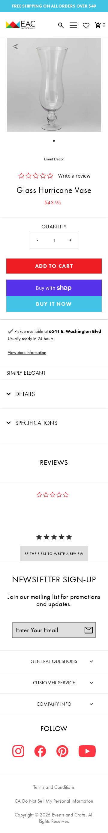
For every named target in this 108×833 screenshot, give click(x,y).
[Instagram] (18, 752)
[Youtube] (87, 752)
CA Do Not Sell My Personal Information (54, 801)
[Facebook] (40, 752)
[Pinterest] (62, 752)
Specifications (35, 422)
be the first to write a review (54, 553)
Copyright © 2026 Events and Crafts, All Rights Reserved (54, 818)
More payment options (54, 304)
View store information (27, 352)
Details (24, 394)
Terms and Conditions (54, 787)
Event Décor (54, 159)
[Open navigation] (73, 25)
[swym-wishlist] (86, 25)
